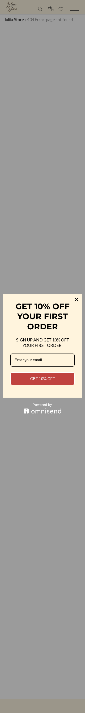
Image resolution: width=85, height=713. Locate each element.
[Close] (76, 299)
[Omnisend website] (42, 408)
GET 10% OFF (42, 379)
